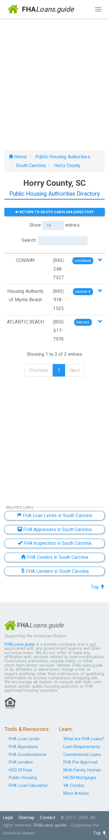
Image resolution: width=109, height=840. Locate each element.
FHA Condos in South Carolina (57, 557)
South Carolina (30, 165)
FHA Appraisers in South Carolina (56, 529)
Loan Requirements (82, 746)
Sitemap (27, 817)
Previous (38, 370)
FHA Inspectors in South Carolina (56, 543)
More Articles (76, 793)
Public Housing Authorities (62, 157)
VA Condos (74, 785)
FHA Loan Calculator (28, 785)
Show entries (54, 225)
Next (74, 370)
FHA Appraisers (23, 746)
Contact (47, 817)
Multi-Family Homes (82, 770)
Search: (29, 240)
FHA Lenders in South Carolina (57, 571)
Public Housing (23, 777)
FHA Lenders (21, 762)
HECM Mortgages (80, 777)
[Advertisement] (54, 82)
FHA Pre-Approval (80, 762)
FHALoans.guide (19, 644)
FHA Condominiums (28, 754)
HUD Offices (20, 770)
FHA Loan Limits (24, 738)
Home (20, 157)
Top (95, 587)
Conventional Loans (82, 754)
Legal (8, 817)
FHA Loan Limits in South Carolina (57, 515)
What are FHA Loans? (84, 738)
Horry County (67, 165)
